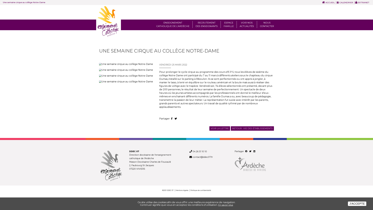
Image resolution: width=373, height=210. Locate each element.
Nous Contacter (267, 24)
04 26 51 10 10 (200, 151)
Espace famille (229, 24)
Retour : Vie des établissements (252, 128)
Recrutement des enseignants (207, 24)
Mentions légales (182, 190)
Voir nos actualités (247, 24)
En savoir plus (225, 205)
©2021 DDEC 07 (168, 190)
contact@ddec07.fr (203, 157)
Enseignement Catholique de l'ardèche (172, 24)
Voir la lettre (220, 128)
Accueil (330, 2)
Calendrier (346, 2)
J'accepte (357, 203)
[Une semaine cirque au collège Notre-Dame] (126, 64)
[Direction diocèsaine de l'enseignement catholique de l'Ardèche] (111, 166)
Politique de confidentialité (201, 190)
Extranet (363, 2)
